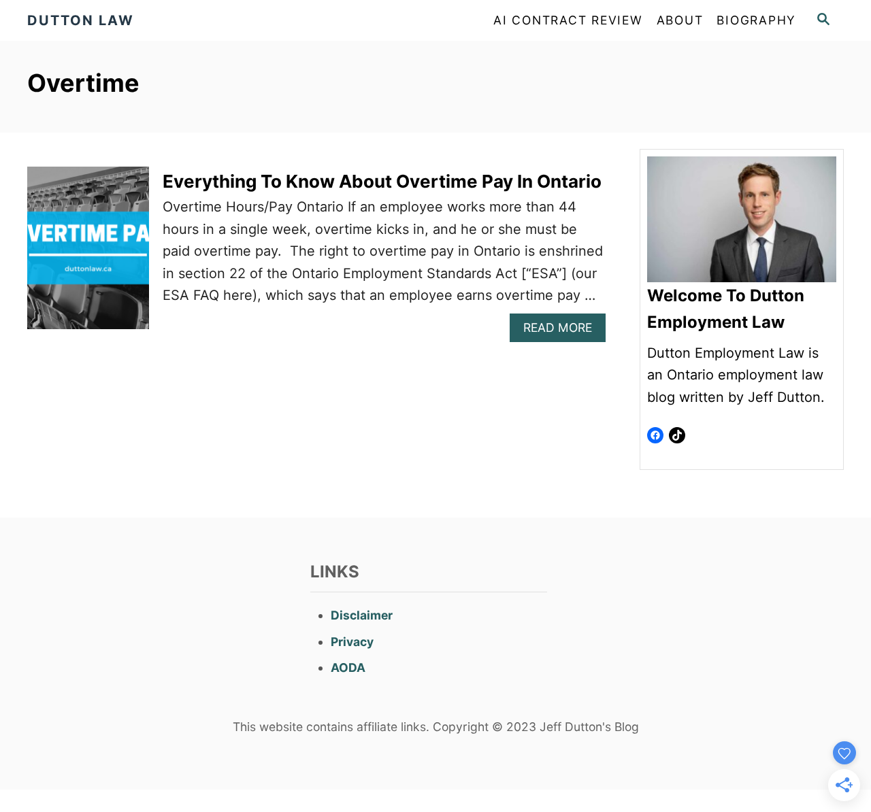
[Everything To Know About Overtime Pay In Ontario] (88, 255)
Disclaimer (362, 615)
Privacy (352, 642)
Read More (563, 331)
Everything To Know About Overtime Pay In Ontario (382, 181)
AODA (348, 667)
